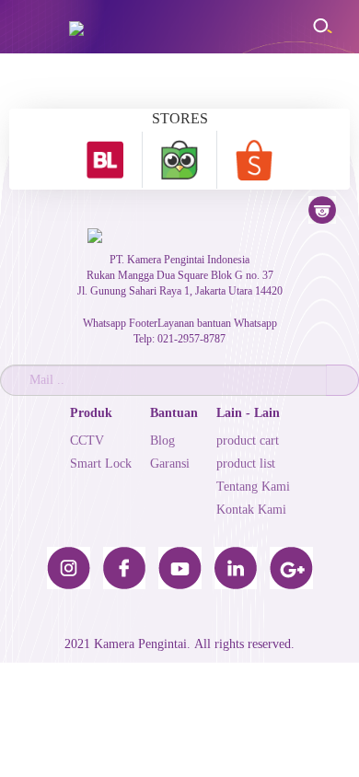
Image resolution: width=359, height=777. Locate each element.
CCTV (87, 440)
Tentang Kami (253, 486)
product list (245, 463)
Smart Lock (101, 463)
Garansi (170, 463)
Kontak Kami (251, 509)
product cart (247, 440)
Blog (162, 440)
